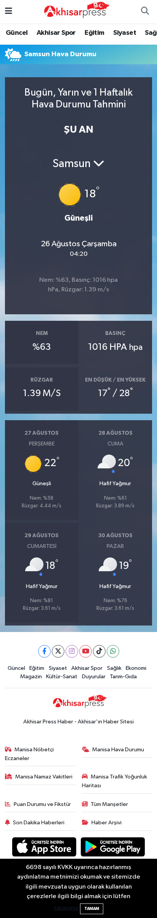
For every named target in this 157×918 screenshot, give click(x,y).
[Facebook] (44, 651)
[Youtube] (85, 651)
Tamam (91, 909)
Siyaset (124, 32)
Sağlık (114, 668)
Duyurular (94, 676)
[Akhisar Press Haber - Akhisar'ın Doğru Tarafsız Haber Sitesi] (75, 11)
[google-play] (113, 848)
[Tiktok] (99, 651)
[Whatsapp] (113, 651)
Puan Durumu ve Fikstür (42, 804)
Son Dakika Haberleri (38, 822)
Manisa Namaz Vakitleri (43, 777)
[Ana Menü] (8, 11)
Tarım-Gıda (123, 676)
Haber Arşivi (106, 822)
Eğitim (94, 32)
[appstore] (45, 848)
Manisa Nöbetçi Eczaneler (29, 754)
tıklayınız (66, 908)
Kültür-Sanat (61, 676)
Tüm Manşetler (109, 804)
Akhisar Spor (56, 32)
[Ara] (145, 12)
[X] (58, 651)
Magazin (31, 676)
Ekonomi (136, 668)
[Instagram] (72, 651)
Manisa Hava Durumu (118, 749)
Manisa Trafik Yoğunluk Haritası (114, 781)
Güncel (16, 32)
